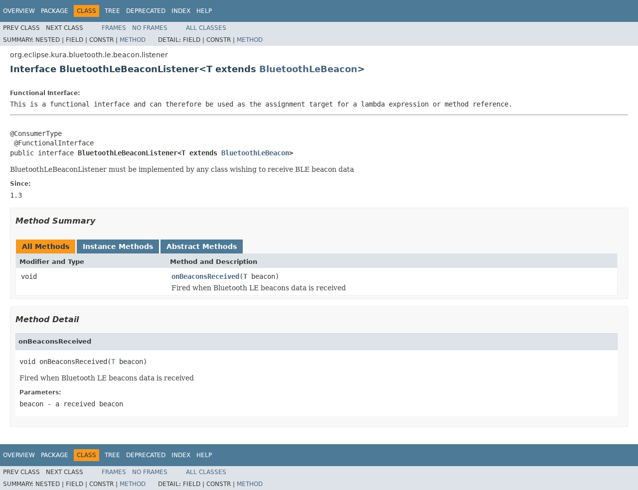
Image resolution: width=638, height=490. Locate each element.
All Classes (206, 27)
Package (54, 10)
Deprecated (145, 10)
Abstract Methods (201, 246)
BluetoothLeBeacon (308, 69)
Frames (114, 27)
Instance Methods (118, 246)
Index (180, 10)
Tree (112, 10)
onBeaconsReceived (205, 276)
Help (204, 10)
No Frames (149, 27)
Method (133, 39)
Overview (19, 10)
